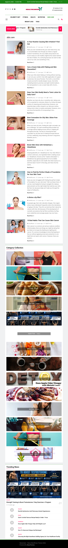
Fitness (25, 17)
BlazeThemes (31, 545)
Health (33, 17)
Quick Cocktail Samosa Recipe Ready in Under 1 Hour (33, 517)
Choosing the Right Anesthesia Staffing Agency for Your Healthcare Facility (39, 536)
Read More (30, 62)
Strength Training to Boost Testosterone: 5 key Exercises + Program (28, 502)
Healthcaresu (32, 47)
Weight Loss (29, 21)
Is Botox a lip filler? (34, 197)
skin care (50, 17)
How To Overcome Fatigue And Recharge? (29, 530)
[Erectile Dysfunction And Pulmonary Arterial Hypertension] (22, 30)
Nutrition (41, 17)
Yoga (37, 21)
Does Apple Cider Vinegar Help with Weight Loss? (43, 1)
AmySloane (31, 223)
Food (19, 515)
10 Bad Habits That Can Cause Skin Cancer (43, 220)
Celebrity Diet (15, 17)
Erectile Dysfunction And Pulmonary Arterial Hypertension (44, 28)
